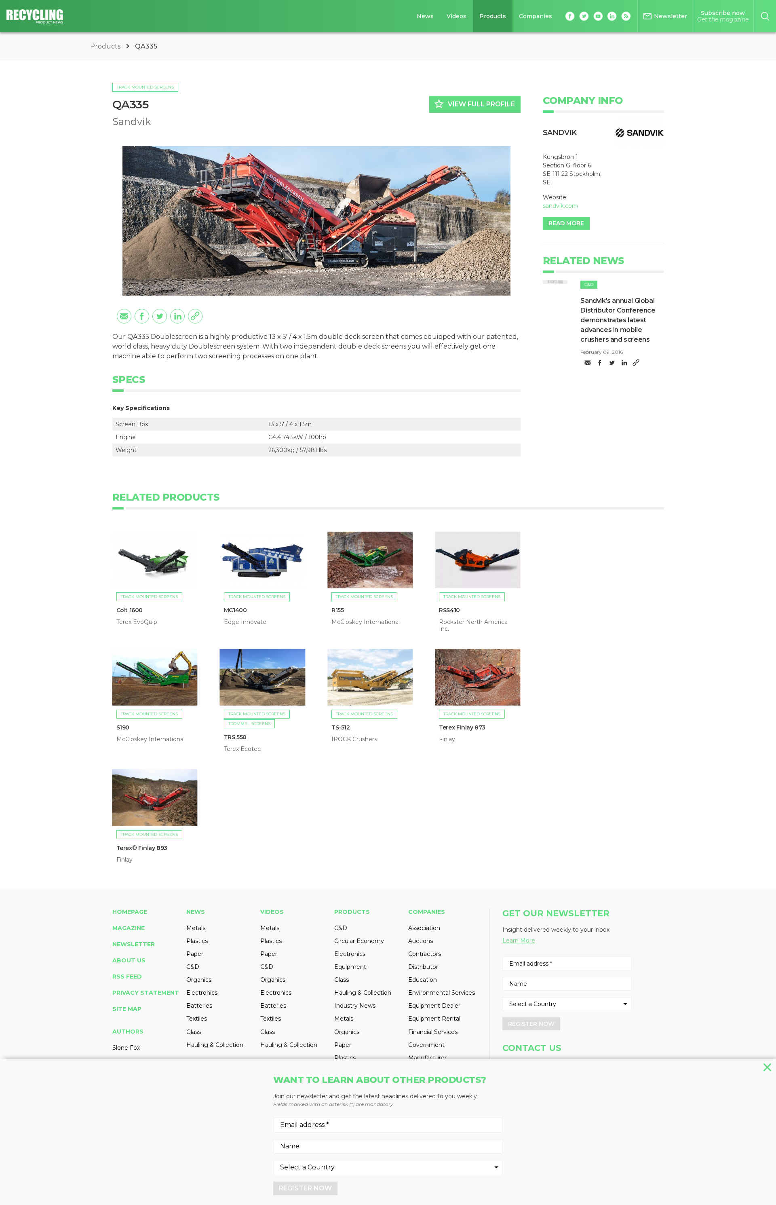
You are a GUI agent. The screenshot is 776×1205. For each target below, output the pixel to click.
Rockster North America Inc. (473, 625)
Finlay (447, 739)
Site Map (126, 1009)
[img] (555, 282)
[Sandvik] (640, 132)
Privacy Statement (145, 992)
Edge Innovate (245, 622)
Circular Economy (359, 941)
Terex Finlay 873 (462, 727)
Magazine (128, 928)
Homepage (129, 912)
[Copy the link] (195, 316)
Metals (195, 928)
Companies (535, 16)
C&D (588, 284)
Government (426, 1045)
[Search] (765, 16)
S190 (122, 727)
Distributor (423, 967)
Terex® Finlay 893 (141, 848)
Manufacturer (427, 1058)
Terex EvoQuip (136, 622)
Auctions (420, 941)
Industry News (354, 1005)
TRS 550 (235, 737)
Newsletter (133, 944)
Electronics (201, 992)
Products (492, 16)
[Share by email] (124, 316)
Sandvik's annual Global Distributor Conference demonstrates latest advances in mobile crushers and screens (617, 320)
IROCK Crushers (354, 739)
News (425, 16)
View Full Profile (474, 104)
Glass (193, 1032)
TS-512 (340, 727)
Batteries (199, 1005)
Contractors (424, 954)
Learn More (518, 940)
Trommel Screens (249, 723)
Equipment (350, 967)
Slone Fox (126, 1047)
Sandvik (131, 121)
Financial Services (433, 1032)
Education (422, 980)
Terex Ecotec (242, 749)
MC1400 (235, 610)
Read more (566, 223)
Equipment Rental (434, 1018)
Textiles (196, 1018)
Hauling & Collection (214, 1045)
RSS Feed (127, 976)
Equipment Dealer (434, 1005)
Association (424, 928)
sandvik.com (560, 205)
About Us (129, 960)
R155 (337, 610)
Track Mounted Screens (145, 87)
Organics (198, 980)
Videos (456, 16)
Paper (194, 954)
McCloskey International (365, 622)
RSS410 (449, 610)
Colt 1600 (129, 610)
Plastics (197, 941)
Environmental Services (441, 992)
